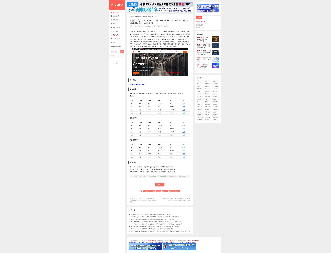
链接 (183, 104)
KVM (198, 81)
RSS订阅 (113, 56)
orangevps (146, 191)
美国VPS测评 (207, 117)
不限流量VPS (215, 89)
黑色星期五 (215, 117)
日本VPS (207, 86)
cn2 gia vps (200, 96)
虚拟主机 (115, 20)
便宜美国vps (215, 97)
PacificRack (200, 119)
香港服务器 (207, 96)
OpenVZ (207, 88)
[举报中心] (145, 246)
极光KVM (207, 109)
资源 (114, 23)
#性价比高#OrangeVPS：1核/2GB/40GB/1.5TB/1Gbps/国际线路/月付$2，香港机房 (159, 22)
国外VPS (215, 114)
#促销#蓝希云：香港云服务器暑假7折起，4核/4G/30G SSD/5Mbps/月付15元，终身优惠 (154, 219)
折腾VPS (115, 31)
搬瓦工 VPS (116, 27)
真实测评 (215, 83)
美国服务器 (207, 104)
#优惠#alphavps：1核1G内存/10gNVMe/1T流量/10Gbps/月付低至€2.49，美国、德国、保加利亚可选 (143, 200)
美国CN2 (215, 94)
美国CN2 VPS (199, 104)
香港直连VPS (199, 99)
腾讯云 (214, 99)
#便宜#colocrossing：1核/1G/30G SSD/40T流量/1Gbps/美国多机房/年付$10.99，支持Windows (156, 221)
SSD (198, 83)
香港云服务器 (215, 107)
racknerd (207, 91)
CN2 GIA (215, 91)
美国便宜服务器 (215, 112)
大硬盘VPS (215, 101)
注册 (117, 63)
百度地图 (142, 240)
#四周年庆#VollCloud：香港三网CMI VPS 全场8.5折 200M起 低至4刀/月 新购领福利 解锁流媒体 (176, 199)
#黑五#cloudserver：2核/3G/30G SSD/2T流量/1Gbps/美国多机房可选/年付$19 (152, 229)
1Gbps (198, 112)
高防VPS (215, 104)
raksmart (207, 119)
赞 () (160, 184)
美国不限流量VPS (199, 110)
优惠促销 (158, 191)
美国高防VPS (207, 102)
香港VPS (160, 26)
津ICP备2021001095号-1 (163, 240)
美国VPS (155, 26)
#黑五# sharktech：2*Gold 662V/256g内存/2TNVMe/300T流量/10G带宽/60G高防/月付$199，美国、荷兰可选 (160, 231)
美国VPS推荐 (215, 110)
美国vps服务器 (199, 107)
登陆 (117, 61)
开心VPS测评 (117, 5)
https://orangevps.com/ (137, 84)
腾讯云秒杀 (207, 112)
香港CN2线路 (200, 117)
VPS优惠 (115, 12)
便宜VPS (207, 81)
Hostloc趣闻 (116, 39)
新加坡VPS (150, 16)
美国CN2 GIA (207, 115)
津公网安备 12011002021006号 (178, 240)
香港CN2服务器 (200, 115)
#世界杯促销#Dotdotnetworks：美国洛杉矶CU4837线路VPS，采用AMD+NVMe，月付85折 (155, 226)
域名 (114, 42)
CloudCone (200, 94)
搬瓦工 (198, 101)
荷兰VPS (207, 99)
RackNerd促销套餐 (116, 46)
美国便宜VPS (199, 86)
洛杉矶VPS (215, 86)
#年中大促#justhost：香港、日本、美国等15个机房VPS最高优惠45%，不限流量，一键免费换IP (156, 224)
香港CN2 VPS (199, 92)
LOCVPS (215, 119)
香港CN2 (207, 94)
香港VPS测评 (207, 107)
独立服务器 (116, 16)
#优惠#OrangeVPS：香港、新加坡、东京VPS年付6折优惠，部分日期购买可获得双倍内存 (155, 217)
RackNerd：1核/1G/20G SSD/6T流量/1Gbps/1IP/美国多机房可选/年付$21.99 (151, 214)
